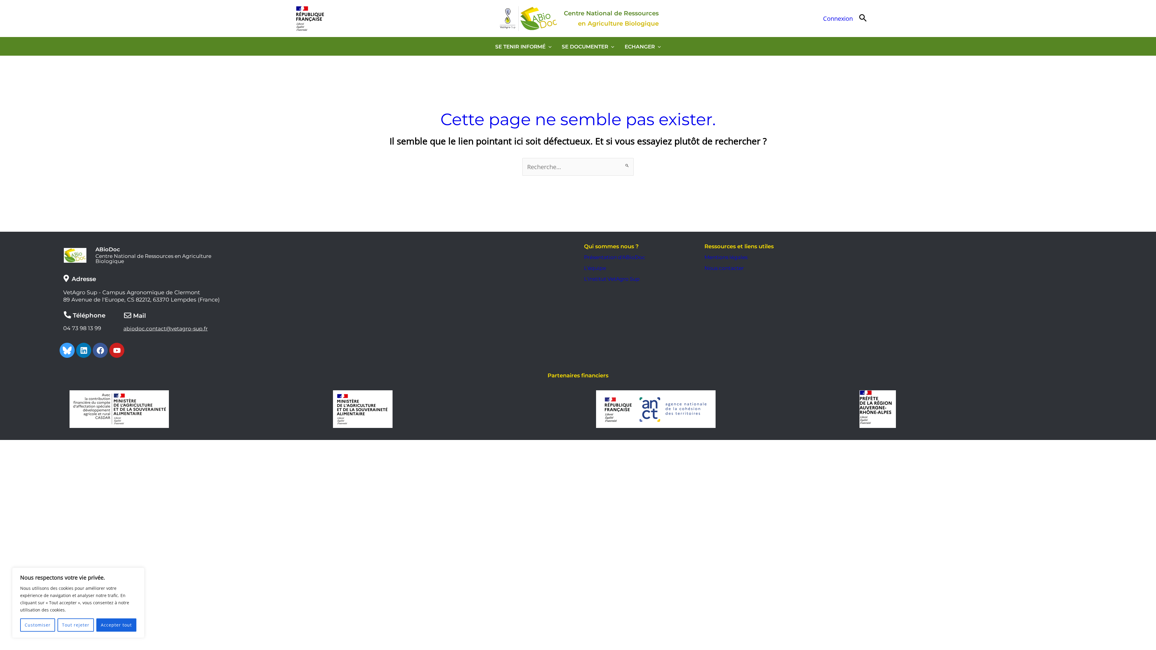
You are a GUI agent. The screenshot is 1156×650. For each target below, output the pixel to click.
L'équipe (595, 268)
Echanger (640, 47)
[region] (78, 603)
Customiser (38, 625)
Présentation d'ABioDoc (614, 257)
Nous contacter (724, 268)
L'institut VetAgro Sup (612, 279)
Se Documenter (585, 47)
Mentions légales (725, 257)
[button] (863, 18)
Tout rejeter (75, 625)
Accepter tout (116, 625)
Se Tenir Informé (520, 47)
